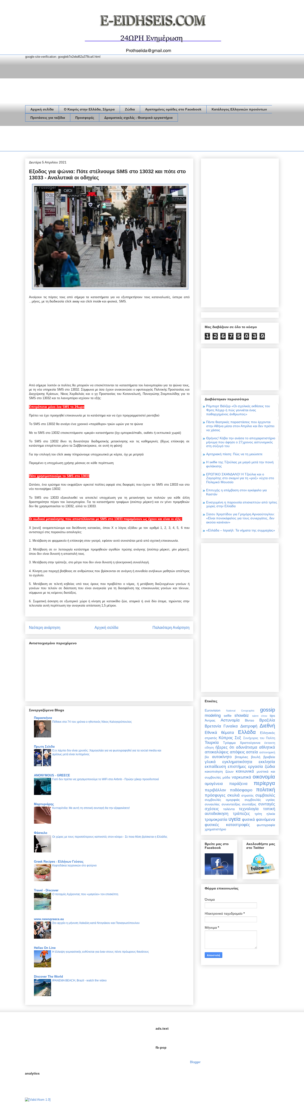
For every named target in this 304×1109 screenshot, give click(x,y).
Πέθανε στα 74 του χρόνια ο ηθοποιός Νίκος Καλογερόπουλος (92, 721)
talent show (259, 715)
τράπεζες (241, 813)
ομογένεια (214, 783)
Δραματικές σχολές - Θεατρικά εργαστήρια (138, 118)
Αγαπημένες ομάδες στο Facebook (173, 109)
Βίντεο (249, 720)
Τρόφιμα (229, 743)
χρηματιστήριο (215, 829)
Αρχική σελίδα (42, 109)
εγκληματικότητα (237, 762)
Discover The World (48, 976)
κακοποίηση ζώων (219, 771)
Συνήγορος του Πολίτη (259, 738)
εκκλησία (267, 762)
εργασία (255, 766)
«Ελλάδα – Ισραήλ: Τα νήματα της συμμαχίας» (240, 530)
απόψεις (237, 752)
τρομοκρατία (216, 819)
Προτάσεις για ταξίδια (47, 118)
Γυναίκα (230, 726)
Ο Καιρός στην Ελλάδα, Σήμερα (89, 109)
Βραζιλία (267, 720)
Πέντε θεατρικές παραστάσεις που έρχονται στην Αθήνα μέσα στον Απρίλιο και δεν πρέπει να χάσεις (240, 426)
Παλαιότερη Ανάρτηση (171, 628)
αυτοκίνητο (222, 757)
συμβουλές (265, 795)
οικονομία (264, 777)
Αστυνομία (230, 720)
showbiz (241, 715)
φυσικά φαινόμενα (258, 819)
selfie (228, 715)
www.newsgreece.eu (49, 919)
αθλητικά (267, 747)
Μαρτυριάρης (44, 804)
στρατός (247, 795)
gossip (267, 710)
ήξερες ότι (224, 747)
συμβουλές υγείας (260, 800)
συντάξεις (249, 804)
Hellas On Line (45, 948)
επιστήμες (237, 766)
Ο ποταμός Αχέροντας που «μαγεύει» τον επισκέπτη (85, 894)
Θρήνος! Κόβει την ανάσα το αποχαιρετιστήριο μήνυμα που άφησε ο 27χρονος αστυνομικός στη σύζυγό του (240, 442)
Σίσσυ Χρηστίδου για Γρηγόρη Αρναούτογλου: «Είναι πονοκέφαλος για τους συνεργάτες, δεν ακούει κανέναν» (240, 518)
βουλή (255, 757)
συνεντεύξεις (231, 804)
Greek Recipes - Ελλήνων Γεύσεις (59, 861)
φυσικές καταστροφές (227, 824)
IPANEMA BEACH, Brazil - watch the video (79, 980)
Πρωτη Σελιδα (44, 746)
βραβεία (269, 757)
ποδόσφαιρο (241, 790)
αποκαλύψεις (216, 752)
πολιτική (265, 790)
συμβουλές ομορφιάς (222, 800)
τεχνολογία (249, 809)
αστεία (252, 752)
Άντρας (210, 720)
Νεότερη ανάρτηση (44, 628)
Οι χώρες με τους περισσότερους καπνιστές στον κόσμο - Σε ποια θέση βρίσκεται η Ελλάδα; (109, 836)
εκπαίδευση (215, 766)
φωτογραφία (266, 825)
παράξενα (238, 783)
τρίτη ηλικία (265, 814)
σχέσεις (212, 809)
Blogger (195, 1062)
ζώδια (270, 766)
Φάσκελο (40, 833)
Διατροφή (248, 726)
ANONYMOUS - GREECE (52, 775)
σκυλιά (233, 795)
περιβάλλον (215, 790)
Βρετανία (213, 726)
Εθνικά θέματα (219, 732)
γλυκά (210, 762)
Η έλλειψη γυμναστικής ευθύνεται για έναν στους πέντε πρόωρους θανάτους (100, 951)
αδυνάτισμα (246, 747)
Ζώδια (130, 109)
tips (272, 715)
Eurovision (212, 710)
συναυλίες (212, 804)
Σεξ (238, 738)
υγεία (234, 819)
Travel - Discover (46, 890)
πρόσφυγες (215, 795)
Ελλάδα (247, 732)
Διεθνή (267, 726)
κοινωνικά (245, 771)
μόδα (226, 777)
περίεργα (264, 783)
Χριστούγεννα (250, 743)
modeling (213, 715)
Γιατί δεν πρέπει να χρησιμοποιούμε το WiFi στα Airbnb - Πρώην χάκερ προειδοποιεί (105, 779)
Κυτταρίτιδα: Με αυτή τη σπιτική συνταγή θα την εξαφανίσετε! (91, 808)
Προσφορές (84, 118)
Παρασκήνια (43, 718)
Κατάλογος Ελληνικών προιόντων (239, 109)
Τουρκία (212, 742)
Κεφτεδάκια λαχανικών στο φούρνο (74, 865)
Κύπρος (226, 738)
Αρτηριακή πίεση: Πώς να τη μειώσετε (234, 454)
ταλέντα (229, 809)
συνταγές (266, 804)
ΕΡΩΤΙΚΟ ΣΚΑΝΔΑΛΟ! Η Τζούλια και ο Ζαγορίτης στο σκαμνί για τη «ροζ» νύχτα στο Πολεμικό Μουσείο (240, 478)
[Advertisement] (111, 139)
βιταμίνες (241, 757)
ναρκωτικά (241, 777)
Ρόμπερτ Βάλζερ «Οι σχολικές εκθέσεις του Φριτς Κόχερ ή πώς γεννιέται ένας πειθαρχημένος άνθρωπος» (238, 410)
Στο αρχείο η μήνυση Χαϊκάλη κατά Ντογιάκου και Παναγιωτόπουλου (96, 923)
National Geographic (240, 710)
